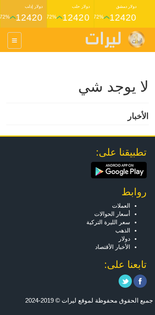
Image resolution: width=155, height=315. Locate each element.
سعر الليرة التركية (108, 222)
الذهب (122, 230)
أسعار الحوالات (112, 214)
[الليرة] (111, 39)
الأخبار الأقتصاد (112, 247)
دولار (124, 238)
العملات (121, 205)
